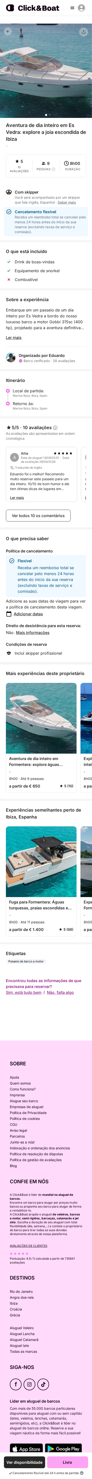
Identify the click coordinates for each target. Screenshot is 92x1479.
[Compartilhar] (83, 32)
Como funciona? (23, 1089)
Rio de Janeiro (21, 1291)
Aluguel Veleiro (22, 1328)
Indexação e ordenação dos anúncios (40, 1148)
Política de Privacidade (28, 1113)
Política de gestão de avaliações (36, 1160)
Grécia (15, 1315)
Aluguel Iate (19, 1345)
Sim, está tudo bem (23, 992)
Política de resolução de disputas (36, 1154)
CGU (13, 1124)
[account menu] (81, 8)
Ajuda (14, 1077)
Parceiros (17, 1136)
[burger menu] (72, 7)
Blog (13, 1166)
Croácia (16, 1309)
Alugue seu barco (24, 1101)
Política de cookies (25, 1118)
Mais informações (33, 632)
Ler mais (14, 337)
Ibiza (14, 1303)
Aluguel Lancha (22, 1334)
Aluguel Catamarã (24, 1340)
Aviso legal (18, 1130)
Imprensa (17, 1095)
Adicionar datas (28, 613)
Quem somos (20, 1083)
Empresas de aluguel (26, 1107)
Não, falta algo (60, 992)
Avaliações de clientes (28, 1246)
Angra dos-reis (22, 1297)
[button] (46, 115)
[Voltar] (8, 31)
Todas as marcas (23, 1351)
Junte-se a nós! (22, 1142)
